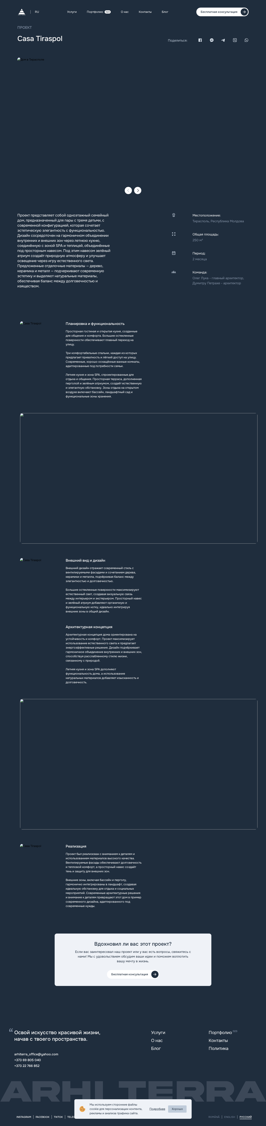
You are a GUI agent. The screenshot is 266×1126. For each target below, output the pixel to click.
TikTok (58, 1117)
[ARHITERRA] (21, 11)
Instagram (23, 1117)
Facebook (42, 1117)
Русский (246, 1117)
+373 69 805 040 (27, 1060)
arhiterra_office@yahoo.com (36, 1054)
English (229, 1117)
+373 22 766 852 (26, 1066)
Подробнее (157, 1109)
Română (214, 1117)
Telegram (74, 1117)
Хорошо (177, 1109)
